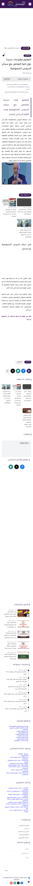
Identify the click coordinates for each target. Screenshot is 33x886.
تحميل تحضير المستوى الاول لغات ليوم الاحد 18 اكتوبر (16, 680)
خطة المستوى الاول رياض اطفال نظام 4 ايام (15, 703)
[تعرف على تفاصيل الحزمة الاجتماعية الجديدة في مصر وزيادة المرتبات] (9, 202)
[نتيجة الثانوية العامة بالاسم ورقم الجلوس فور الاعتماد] (23, 655)
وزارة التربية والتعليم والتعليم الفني (18, 726)
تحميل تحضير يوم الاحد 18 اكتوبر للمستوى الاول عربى (17, 688)
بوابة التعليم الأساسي (22, 737)
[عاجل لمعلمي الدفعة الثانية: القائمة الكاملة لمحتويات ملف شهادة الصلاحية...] (27, 410)
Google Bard (24, 755)
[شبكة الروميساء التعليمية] (16, 4)
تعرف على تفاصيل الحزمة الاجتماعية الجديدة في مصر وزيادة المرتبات (9, 213)
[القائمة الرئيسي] (30, 4)
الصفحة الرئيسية (24, 825)
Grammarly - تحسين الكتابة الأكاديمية (17, 797)
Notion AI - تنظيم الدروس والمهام (18, 802)
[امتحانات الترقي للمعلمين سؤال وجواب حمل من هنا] (23, 645)
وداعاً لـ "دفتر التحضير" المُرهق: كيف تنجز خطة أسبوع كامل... (24, 212)
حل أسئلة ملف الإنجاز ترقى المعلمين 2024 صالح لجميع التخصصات (10, 614)
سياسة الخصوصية (23, 837)
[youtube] (11, 883)
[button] (23, 371)
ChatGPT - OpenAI (23, 754)
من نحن (26, 828)
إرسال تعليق (24, 443)
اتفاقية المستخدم (24, 834)
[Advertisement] (16, 28)
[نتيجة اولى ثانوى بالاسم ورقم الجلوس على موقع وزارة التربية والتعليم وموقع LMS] (23, 623)
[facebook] (22, 467)
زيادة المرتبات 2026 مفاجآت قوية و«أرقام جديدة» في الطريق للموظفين (25, 234)
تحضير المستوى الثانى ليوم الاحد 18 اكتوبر (16, 673)
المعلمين (27, 55)
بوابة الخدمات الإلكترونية (21, 740)
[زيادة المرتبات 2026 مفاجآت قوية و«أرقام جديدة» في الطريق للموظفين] (24, 223)
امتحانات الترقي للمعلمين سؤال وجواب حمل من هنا (10, 646)
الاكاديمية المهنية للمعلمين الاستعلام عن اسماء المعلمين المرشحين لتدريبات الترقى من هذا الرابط (10, 636)
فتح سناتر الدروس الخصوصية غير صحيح (16, 92)
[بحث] (3, 4)
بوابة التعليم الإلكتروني (21, 734)
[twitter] (16, 467)
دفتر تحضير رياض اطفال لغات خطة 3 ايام (16, 710)
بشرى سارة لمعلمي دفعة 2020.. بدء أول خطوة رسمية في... (11, 48)
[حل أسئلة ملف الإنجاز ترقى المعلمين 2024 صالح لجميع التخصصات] (23, 613)
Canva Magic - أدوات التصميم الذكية (18, 765)
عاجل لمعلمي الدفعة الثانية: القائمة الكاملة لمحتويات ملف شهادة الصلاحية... (27, 421)
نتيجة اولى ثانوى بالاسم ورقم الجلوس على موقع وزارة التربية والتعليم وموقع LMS (10, 625)
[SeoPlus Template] (29, 878)
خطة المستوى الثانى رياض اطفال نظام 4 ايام (15, 695)
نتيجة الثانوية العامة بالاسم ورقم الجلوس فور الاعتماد (10, 657)
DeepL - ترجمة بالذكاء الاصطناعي (19, 763)
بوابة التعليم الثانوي (22, 739)
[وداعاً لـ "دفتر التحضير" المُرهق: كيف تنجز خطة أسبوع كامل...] (24, 202)
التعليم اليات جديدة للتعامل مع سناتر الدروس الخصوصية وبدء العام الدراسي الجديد (18, 87)
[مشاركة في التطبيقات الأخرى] (7, 371)
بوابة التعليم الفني (23, 732)
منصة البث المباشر (22, 736)
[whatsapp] (11, 467)
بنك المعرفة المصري (22, 731)
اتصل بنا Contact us (23, 831)
